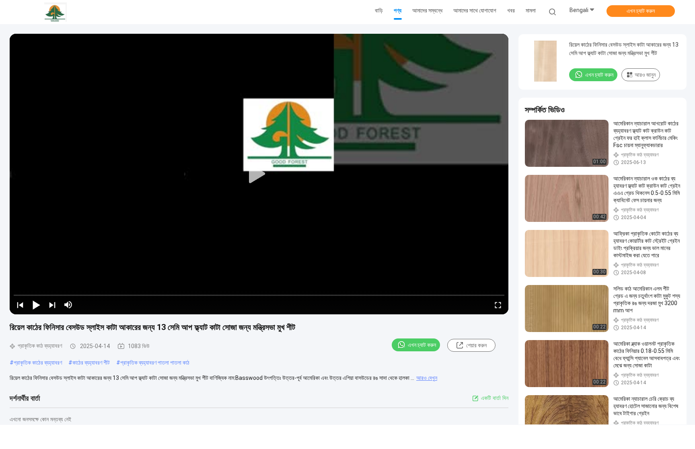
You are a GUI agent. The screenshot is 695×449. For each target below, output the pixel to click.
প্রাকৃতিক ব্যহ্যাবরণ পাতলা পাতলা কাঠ (154, 362)
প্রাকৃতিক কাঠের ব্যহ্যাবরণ (38, 362)
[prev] (20, 305)
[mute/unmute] (68, 305)
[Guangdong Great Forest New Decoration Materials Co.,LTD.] (55, 12)
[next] (52, 305)
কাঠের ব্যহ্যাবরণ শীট (91, 362)
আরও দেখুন (426, 378)
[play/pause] (36, 305)
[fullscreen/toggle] (498, 305)
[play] (259, 174)
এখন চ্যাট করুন (641, 11)
